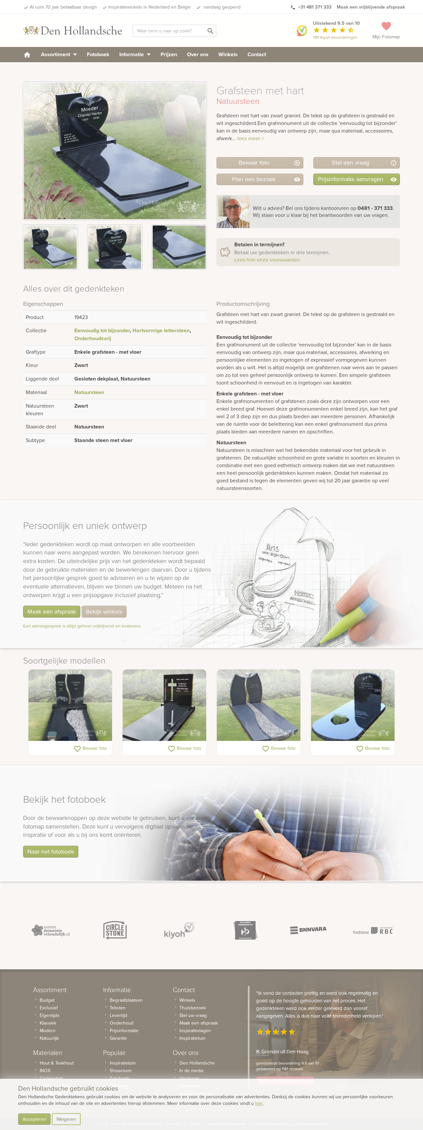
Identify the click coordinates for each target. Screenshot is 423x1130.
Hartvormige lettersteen (161, 330)
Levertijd (118, 1015)
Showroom (121, 1070)
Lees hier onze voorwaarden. (267, 259)
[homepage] (27, 54)
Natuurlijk (49, 1038)
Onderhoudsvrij (92, 338)
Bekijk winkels (104, 611)
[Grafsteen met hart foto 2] (115, 247)
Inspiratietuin (123, 1063)
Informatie (132, 54)
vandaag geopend (221, 7)
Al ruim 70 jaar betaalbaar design (63, 7)
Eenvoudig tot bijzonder (102, 330)
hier (259, 1103)
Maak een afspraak (51, 611)
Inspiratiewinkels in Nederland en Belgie (149, 7)
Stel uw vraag (193, 1015)
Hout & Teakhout (57, 1063)
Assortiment (56, 54)
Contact (257, 54)
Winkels (228, 54)
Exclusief (49, 1007)
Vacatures (189, 1078)
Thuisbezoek (192, 1007)
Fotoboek (98, 54)
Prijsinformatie (124, 1030)
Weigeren (66, 1119)
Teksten (118, 1007)
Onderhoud (122, 1023)
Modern (48, 1030)
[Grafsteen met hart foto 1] (50, 247)
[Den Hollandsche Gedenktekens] (72, 30)
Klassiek (48, 1023)
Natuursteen (89, 392)
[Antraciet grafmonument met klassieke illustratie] (70, 705)
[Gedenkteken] (353, 705)
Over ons (198, 54)
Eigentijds (49, 1015)
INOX (45, 1070)
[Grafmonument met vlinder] (258, 705)
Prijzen (169, 54)
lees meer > (250, 138)
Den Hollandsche (197, 1063)
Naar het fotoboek (50, 851)
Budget (47, 1000)
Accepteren (34, 1119)
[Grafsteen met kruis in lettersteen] (164, 705)
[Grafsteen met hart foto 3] (179, 247)
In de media (191, 1070)
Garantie (118, 1038)
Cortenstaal (51, 1078)
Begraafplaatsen (126, 1000)
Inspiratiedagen (195, 1030)
